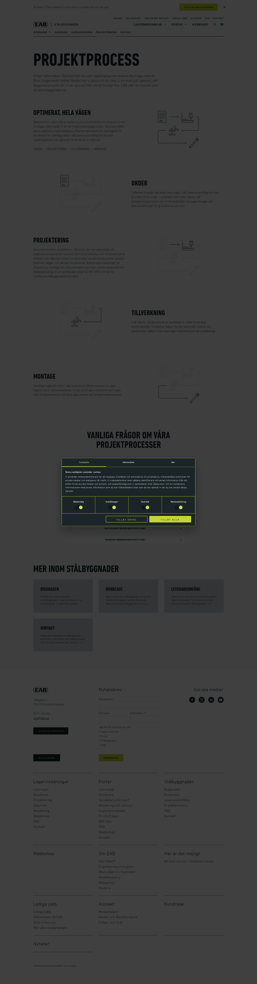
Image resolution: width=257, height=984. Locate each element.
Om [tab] (173, 462)
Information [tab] (128, 462)
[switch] (112, 507)
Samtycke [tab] (84, 462)
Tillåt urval (126, 520)
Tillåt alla (170, 520)
